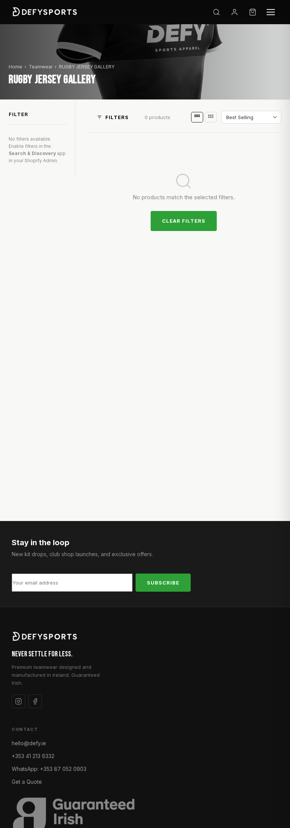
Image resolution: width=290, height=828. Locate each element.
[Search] (216, 12)
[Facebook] (35, 701)
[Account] (234, 12)
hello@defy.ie (29, 743)
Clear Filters (184, 221)
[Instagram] (18, 701)
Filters (117, 117)
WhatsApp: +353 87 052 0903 (49, 769)
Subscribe (163, 583)
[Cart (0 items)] (252, 12)
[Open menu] (270, 12)
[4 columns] (197, 117)
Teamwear (40, 67)
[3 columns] (211, 117)
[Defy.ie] (46, 12)
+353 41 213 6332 (33, 756)
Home (15, 67)
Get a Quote (27, 781)
